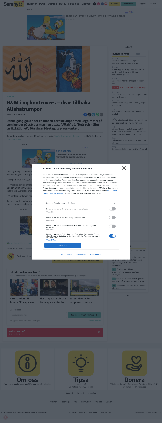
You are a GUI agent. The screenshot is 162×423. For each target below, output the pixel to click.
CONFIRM (62, 245)
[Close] (124, 168)
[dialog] (81, 211)
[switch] (112, 208)
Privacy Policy (95, 254)
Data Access (81, 254)
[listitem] (81, 203)
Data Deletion (66, 254)
